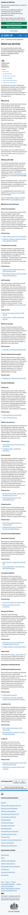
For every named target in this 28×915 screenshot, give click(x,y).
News (3, 858)
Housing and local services (9, 834)
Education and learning (8, 825)
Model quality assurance (10, 695)
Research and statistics (8, 863)
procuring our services (15, 193)
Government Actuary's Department (14, 39)
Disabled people (6, 820)
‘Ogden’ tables (15, 654)
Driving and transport (7, 823)
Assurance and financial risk (10, 82)
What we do (6, 71)
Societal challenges (7, 78)
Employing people (6, 828)
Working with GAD (7, 73)
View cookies (14, 30)
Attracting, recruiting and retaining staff (14, 349)
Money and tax (5, 837)
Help (2, 882)
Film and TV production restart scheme (14, 602)
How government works (8, 872)
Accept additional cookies (14, 23)
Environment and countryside (9, 831)
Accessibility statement (8, 884)
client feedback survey (19, 174)
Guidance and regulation (8, 861)
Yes (17, 781)
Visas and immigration (7, 843)
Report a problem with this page (14, 787)
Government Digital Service (9, 890)
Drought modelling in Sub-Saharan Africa (14, 647)
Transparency (5, 869)
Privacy (7, 882)
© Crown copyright (14, 911)
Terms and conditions (7, 886)
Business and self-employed (9, 808)
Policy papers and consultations (10, 866)
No (24, 781)
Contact (18, 884)
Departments (5, 855)
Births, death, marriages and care (11, 805)
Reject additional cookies (14, 27)
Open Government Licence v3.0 (10, 898)
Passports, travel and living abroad (11, 840)
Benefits (3, 803)
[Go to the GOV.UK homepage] (7, 35)
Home (2, 39)
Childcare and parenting (8, 811)
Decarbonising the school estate (12, 415)
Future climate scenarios (10, 417)
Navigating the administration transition (14, 378)
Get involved (4, 875)
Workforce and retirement (9, 76)
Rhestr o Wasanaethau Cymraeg (10, 888)
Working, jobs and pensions (9, 845)
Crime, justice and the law (8, 817)
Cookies (13, 882)
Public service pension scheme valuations (15, 236)
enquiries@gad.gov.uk (17, 199)
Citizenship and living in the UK (10, 814)
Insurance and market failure (10, 80)
